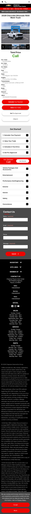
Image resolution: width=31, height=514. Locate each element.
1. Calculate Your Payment (12, 135)
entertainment (8, 175)
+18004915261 (15, 288)
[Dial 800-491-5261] (5, 2)
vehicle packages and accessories (10, 168)
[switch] (29, 2)
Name (8, 216)
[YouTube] (18, 306)
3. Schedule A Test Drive (11, 147)
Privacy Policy (21, 500)
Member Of (14, 272)
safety (5, 198)
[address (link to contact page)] (2, 2)
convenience (7, 204)
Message (9, 243)
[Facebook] (12, 306)
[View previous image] (3, 46)
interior (5, 192)
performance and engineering (13, 181)
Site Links (14, 267)
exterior (5, 187)
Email (8, 225)
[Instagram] (15, 306)
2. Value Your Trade (9, 141)
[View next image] (28, 46)
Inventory (14, 262)
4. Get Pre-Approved (10, 152)
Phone (5, 234)
